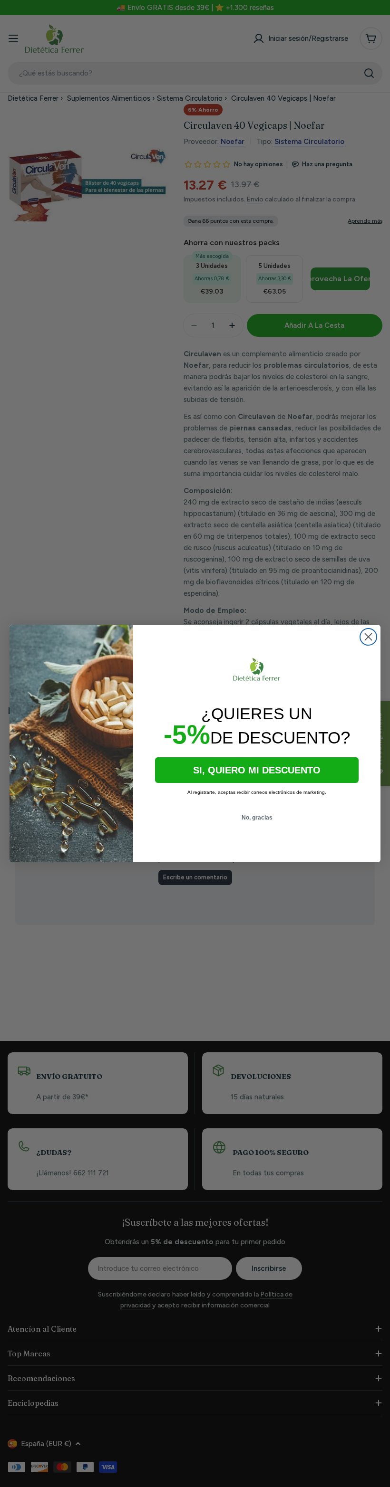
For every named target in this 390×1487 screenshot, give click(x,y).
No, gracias (257, 817)
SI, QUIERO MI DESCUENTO (257, 770)
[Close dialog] (368, 637)
